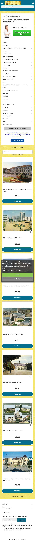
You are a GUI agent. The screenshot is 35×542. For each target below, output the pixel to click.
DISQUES (5, 68)
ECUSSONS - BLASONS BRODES (10, 70)
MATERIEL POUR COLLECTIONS (10, 90)
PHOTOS (5, 101)
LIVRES (4, 87)
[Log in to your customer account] (33, 3)
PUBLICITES (5, 110)
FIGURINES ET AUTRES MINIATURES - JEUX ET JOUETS (16, 85)
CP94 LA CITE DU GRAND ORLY (13, 334)
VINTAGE (5, 121)
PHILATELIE (5, 99)
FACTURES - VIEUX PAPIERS (9, 76)
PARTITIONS (5, 96)
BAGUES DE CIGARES (8, 54)
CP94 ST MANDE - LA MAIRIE (12, 382)
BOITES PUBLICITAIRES (8, 56)
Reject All (17, 279)
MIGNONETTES (6, 93)
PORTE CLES (5, 107)
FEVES (4, 82)
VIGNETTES (5, 118)
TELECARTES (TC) (7, 116)
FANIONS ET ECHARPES (8, 79)
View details (17, 201)
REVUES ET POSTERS (8, 113)
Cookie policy (5, 270)
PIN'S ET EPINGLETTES (8, 104)
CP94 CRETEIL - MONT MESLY (13, 238)
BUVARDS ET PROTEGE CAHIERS (10, 59)
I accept (17, 274)
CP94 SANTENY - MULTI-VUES (13, 431)
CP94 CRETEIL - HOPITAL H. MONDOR (15, 286)
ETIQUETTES (6, 73)
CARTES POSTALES (7, 65)
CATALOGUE (5, 45)
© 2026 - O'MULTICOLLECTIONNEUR (17, 539)
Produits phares (7, 124)
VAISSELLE (5, 51)
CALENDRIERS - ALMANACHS (9, 62)
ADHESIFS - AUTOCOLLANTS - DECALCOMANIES (14, 48)
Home (4, 43)
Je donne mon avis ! (17, 140)
